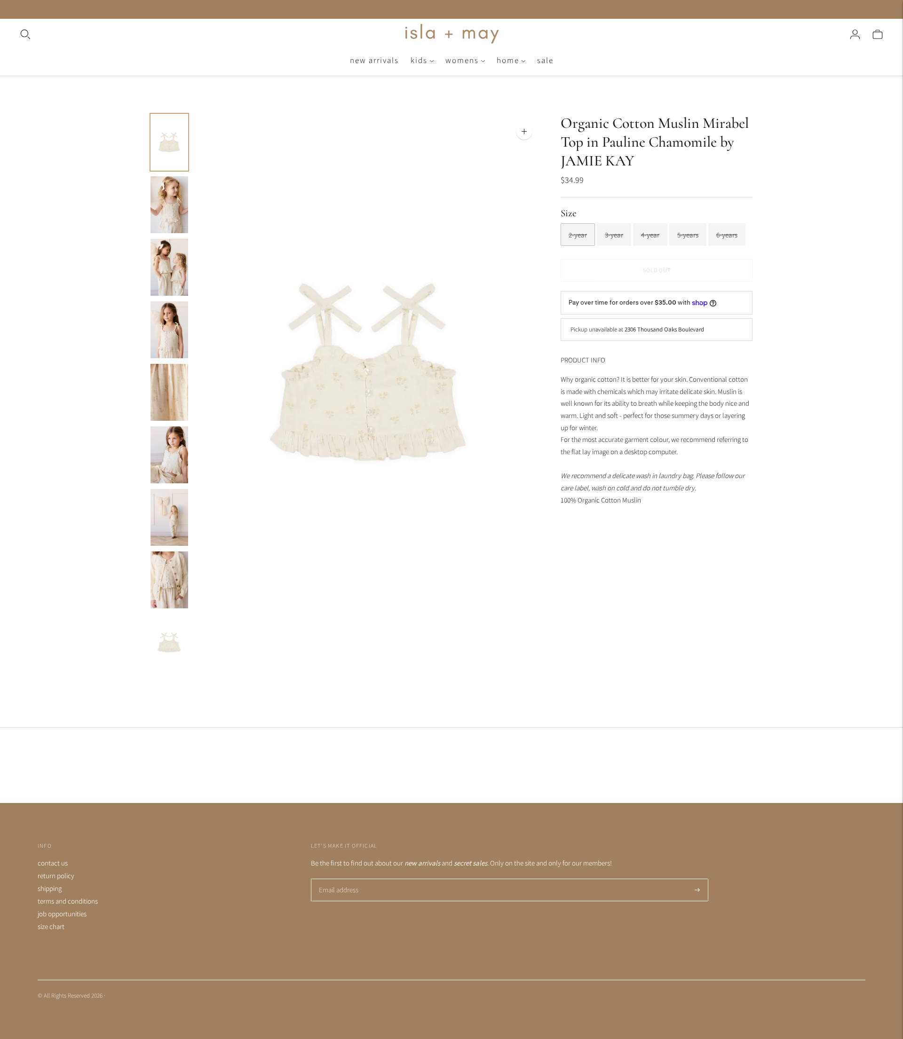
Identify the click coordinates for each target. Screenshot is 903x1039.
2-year (578, 234)
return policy (56, 875)
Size (569, 213)
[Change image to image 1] (169, 142)
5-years (687, 234)
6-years (726, 234)
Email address (337, 879)
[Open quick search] (210, 34)
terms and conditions (68, 901)
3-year (614, 234)
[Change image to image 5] (169, 392)
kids (419, 60)
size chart (51, 926)
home (508, 60)
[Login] (855, 34)
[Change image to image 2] (169, 204)
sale (545, 60)
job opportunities (62, 913)
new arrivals (374, 60)
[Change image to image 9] (169, 642)
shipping (50, 888)
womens (462, 60)
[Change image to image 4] (169, 329)
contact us (53, 862)
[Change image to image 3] (169, 267)
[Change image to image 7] (169, 517)
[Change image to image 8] (169, 579)
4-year (650, 234)
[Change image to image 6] (169, 454)
